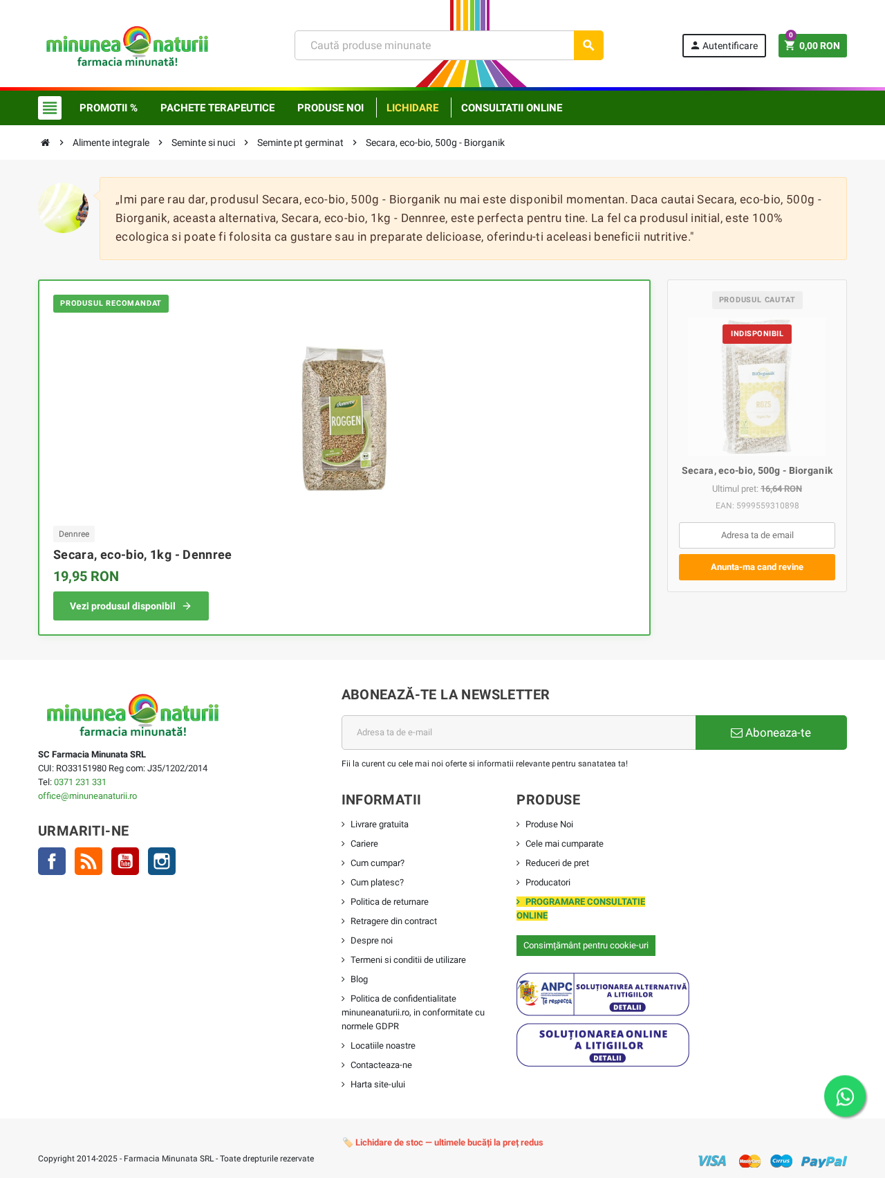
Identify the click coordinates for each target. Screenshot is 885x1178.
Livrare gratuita (380, 824)
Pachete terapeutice (217, 108)
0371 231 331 (80, 782)
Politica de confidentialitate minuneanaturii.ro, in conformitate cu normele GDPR (413, 1012)
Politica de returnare (390, 901)
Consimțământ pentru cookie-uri (586, 945)
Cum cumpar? (377, 863)
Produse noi (330, 108)
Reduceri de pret (557, 863)
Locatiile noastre (383, 1045)
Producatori (547, 882)
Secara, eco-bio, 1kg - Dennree (142, 554)
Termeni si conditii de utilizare (408, 960)
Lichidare (412, 108)
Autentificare (723, 45)
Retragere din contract (394, 921)
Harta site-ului (378, 1084)
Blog (359, 979)
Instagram (162, 861)
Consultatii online (511, 108)
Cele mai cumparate (564, 843)
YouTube (125, 861)
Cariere (364, 843)
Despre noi (372, 940)
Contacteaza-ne (381, 1065)
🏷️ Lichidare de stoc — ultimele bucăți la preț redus (442, 1142)
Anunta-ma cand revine (757, 567)
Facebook (52, 861)
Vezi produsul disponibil (123, 605)
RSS (88, 861)
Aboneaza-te (777, 732)
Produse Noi (549, 824)
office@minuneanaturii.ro (87, 796)
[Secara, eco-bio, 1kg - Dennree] (344, 417)
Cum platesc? (377, 882)
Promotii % (109, 108)
